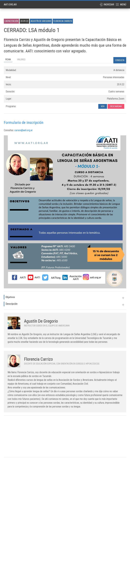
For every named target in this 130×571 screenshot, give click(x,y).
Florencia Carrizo (38, 359)
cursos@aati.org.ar (23, 130)
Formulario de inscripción (23, 122)
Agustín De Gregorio (41, 321)
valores (21, 59)
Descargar (116, 106)
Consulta (119, 60)
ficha (8, 59)
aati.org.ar (10, 4)
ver (102, 106)
